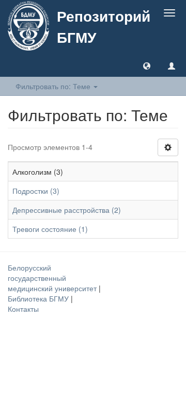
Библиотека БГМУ (39, 298)
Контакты (23, 309)
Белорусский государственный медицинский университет (53, 277)
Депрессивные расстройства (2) (66, 210)
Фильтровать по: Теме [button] (54, 86)
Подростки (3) (35, 191)
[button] (146, 65)
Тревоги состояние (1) (50, 229)
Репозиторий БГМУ (103, 26)
